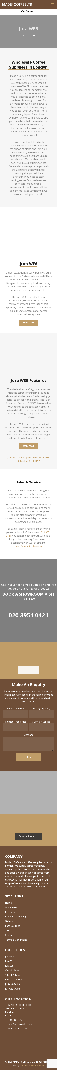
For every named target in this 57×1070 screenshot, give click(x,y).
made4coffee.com (17, 1028)
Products (10, 912)
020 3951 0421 (29, 615)
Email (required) (41, 708)
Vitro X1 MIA (12, 970)
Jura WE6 (10, 956)
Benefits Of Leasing (16, 916)
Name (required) (16, 708)
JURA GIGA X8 (12, 988)
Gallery (9, 921)
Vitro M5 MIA (12, 975)
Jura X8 (9, 965)
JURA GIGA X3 (12, 984)
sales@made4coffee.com (28, 546)
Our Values (11, 907)
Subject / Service (41, 721)
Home (8, 902)
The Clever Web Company (32, 1065)
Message (28, 735)
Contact (9, 935)
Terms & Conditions (16, 939)
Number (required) (15, 721)
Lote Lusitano (12, 925)
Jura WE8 (10, 961)
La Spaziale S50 (13, 979)
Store (8, 930)
